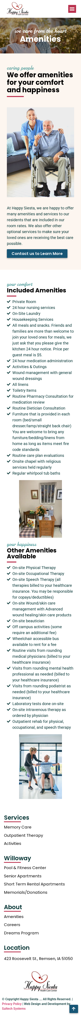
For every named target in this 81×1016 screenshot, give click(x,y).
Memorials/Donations (25, 892)
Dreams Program (21, 933)
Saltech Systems (14, 1008)
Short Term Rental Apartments (34, 884)
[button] (72, 9)
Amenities (14, 916)
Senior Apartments (22, 876)
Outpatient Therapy (23, 835)
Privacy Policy (12, 1004)
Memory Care (17, 827)
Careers (12, 924)
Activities (12, 843)
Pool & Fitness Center (25, 867)
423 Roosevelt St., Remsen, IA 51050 (38, 958)
